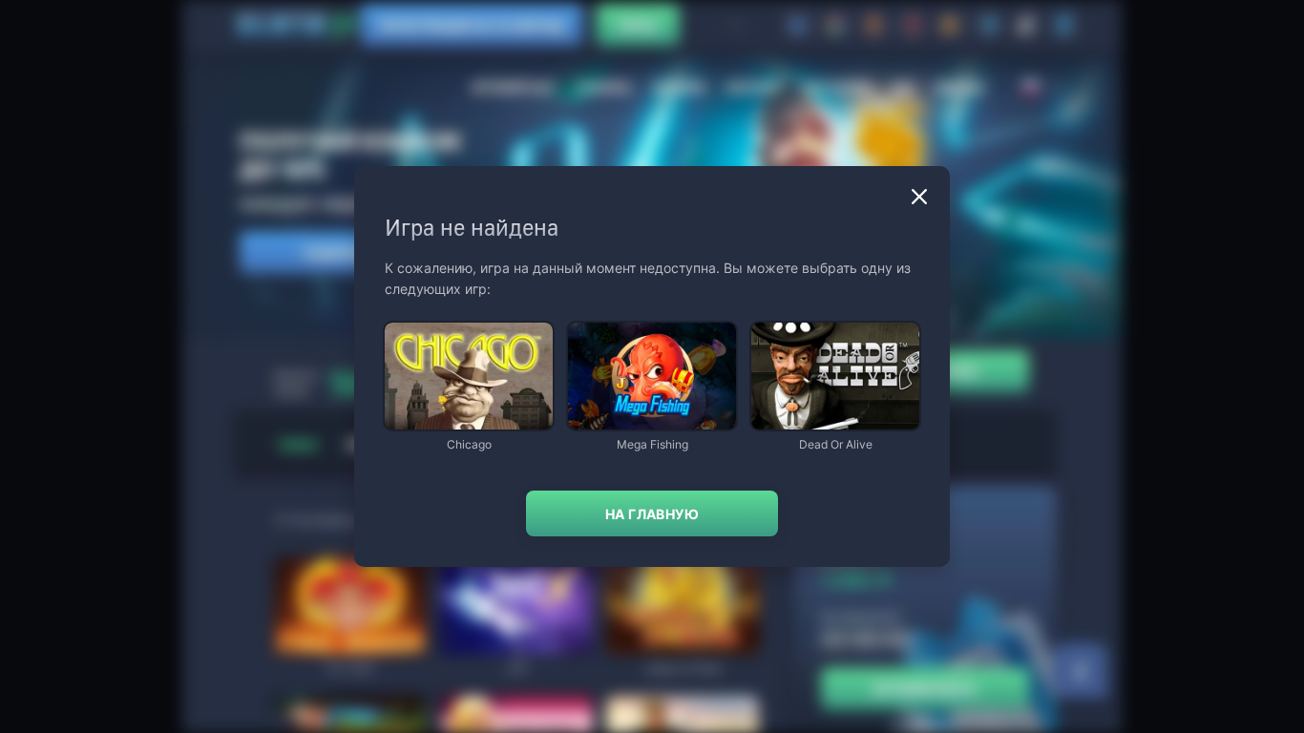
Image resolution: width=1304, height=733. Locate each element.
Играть (468, 420)
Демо (415, 324)
